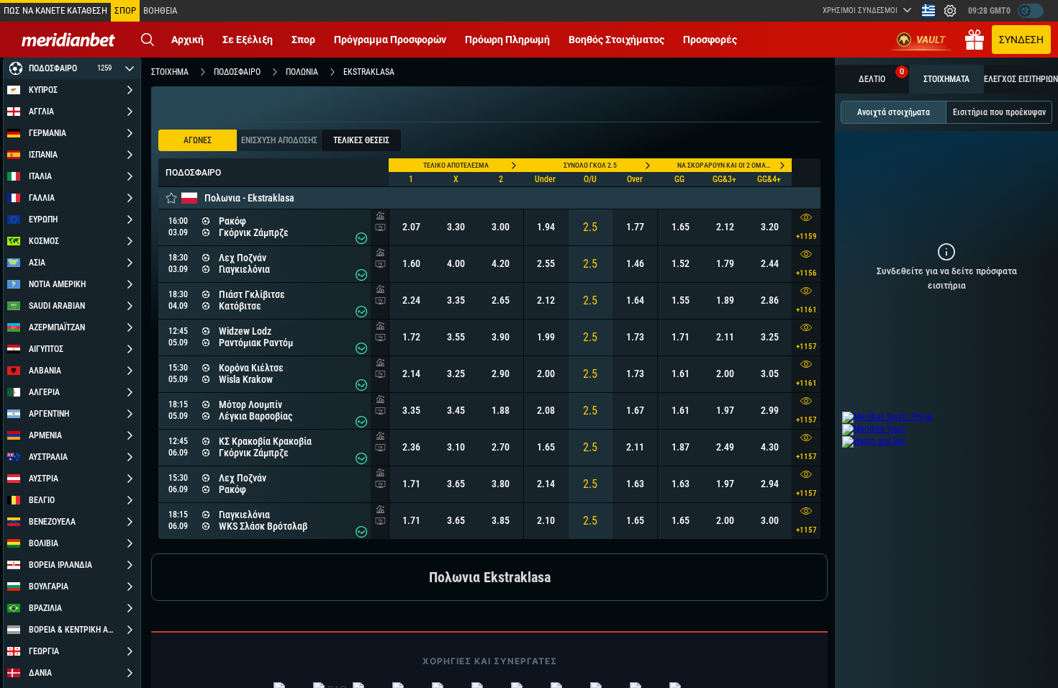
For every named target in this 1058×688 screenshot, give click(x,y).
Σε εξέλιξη (247, 39)
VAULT (931, 39)
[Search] (147, 39)
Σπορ (303, 39)
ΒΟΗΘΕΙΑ (160, 10)
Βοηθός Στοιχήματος (616, 39)
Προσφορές (710, 39)
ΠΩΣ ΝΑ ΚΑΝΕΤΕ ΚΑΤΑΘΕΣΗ (55, 10)
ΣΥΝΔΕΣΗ (1021, 39)
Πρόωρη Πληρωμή (507, 39)
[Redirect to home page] (68, 40)
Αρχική (187, 39)
